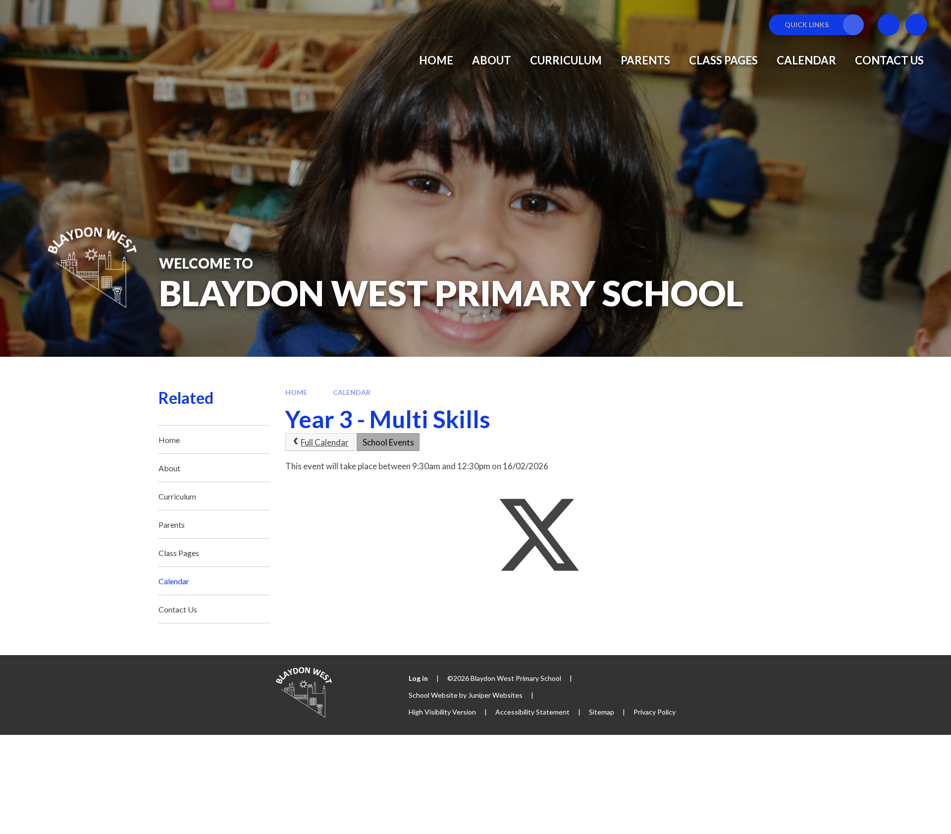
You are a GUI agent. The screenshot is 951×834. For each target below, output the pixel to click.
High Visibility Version (442, 712)
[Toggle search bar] (916, 25)
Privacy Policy (655, 712)
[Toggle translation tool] (888, 25)
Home (296, 392)
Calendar (351, 392)
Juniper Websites (495, 695)
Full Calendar (325, 442)
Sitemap (601, 712)
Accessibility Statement (532, 712)
